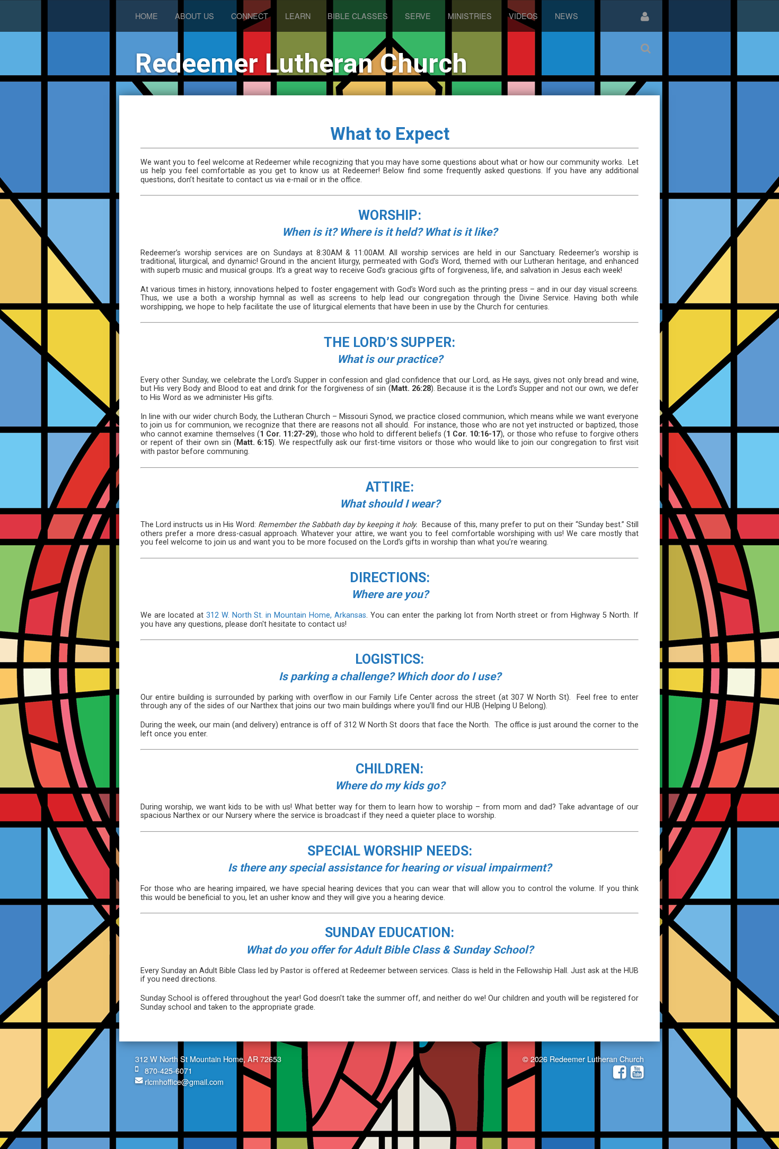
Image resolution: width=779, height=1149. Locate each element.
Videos (523, 15)
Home (146, 15)
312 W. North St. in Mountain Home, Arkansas (286, 615)
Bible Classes (357, 15)
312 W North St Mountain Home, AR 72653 (208, 1058)
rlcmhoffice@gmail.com (183, 1081)
